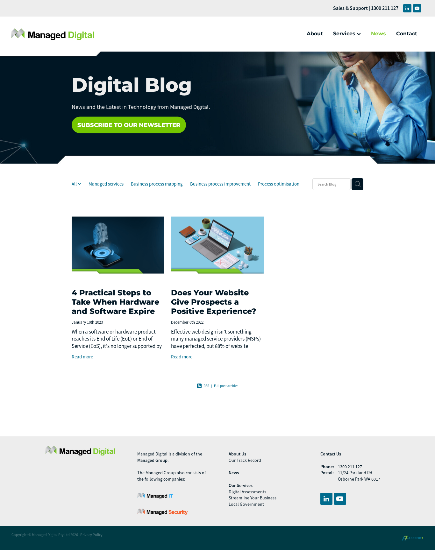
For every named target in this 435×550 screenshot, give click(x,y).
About (315, 34)
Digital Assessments (247, 492)
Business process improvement (220, 184)
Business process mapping (157, 184)
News (378, 34)
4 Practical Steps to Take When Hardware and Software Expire (115, 302)
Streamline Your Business (252, 498)
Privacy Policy (91, 534)
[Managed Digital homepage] (52, 34)
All (75, 184)
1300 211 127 (350, 466)
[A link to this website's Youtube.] (417, 8)
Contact (406, 34)
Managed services (106, 184)
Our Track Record (245, 460)
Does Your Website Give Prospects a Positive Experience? (213, 302)
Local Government (246, 504)
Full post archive (226, 386)
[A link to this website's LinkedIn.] (407, 8)
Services (345, 34)
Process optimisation (278, 184)
